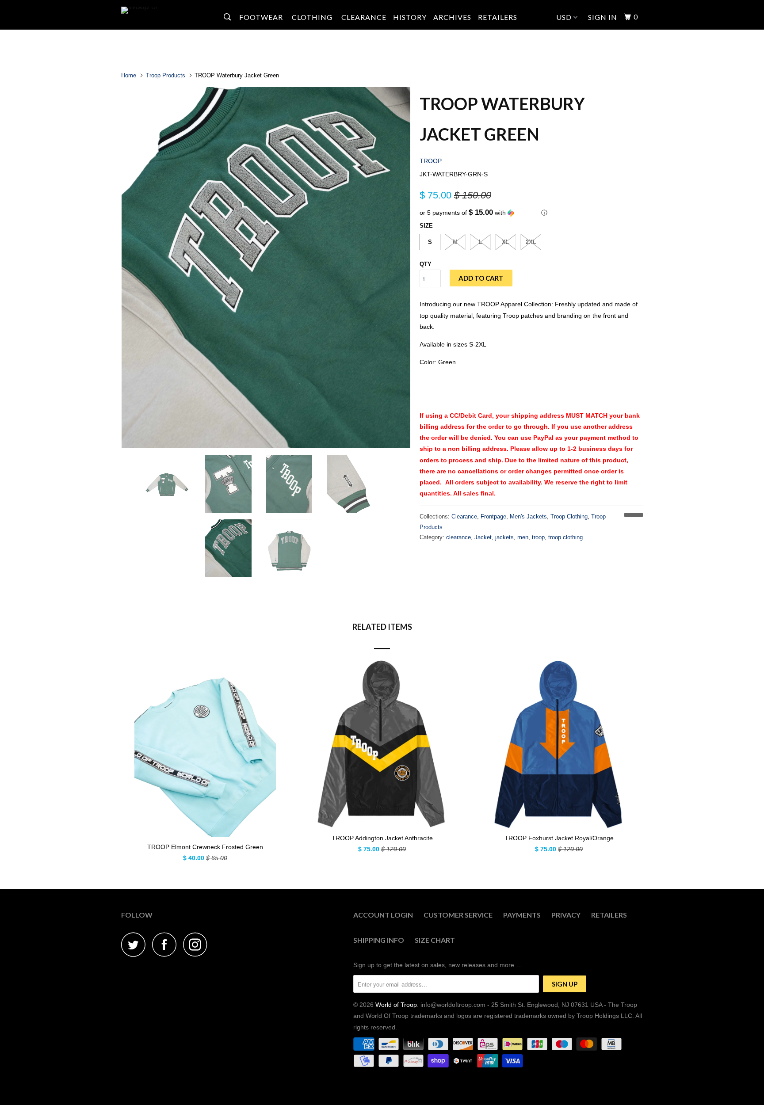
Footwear (262, 17)
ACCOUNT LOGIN (383, 915)
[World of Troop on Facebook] (166, 944)
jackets (504, 537)
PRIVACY (566, 915)
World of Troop (396, 1004)
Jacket (483, 537)
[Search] (228, 17)
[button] (531, 213)
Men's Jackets (528, 516)
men (522, 537)
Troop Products (165, 75)
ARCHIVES (452, 17)
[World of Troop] (166, 10)
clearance (458, 537)
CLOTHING (313, 17)
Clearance (464, 516)
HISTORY (410, 17)
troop (538, 537)
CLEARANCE (363, 17)
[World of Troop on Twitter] (135, 944)
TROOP (431, 160)
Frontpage (493, 516)
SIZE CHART (435, 940)
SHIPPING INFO (378, 940)
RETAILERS (497, 17)
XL (505, 242)
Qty (426, 264)
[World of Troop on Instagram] (197, 944)
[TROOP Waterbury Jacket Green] (266, 267)
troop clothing (565, 537)
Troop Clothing (569, 516)
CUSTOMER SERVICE (458, 915)
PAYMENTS (522, 915)
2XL (531, 242)
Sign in (602, 17)
